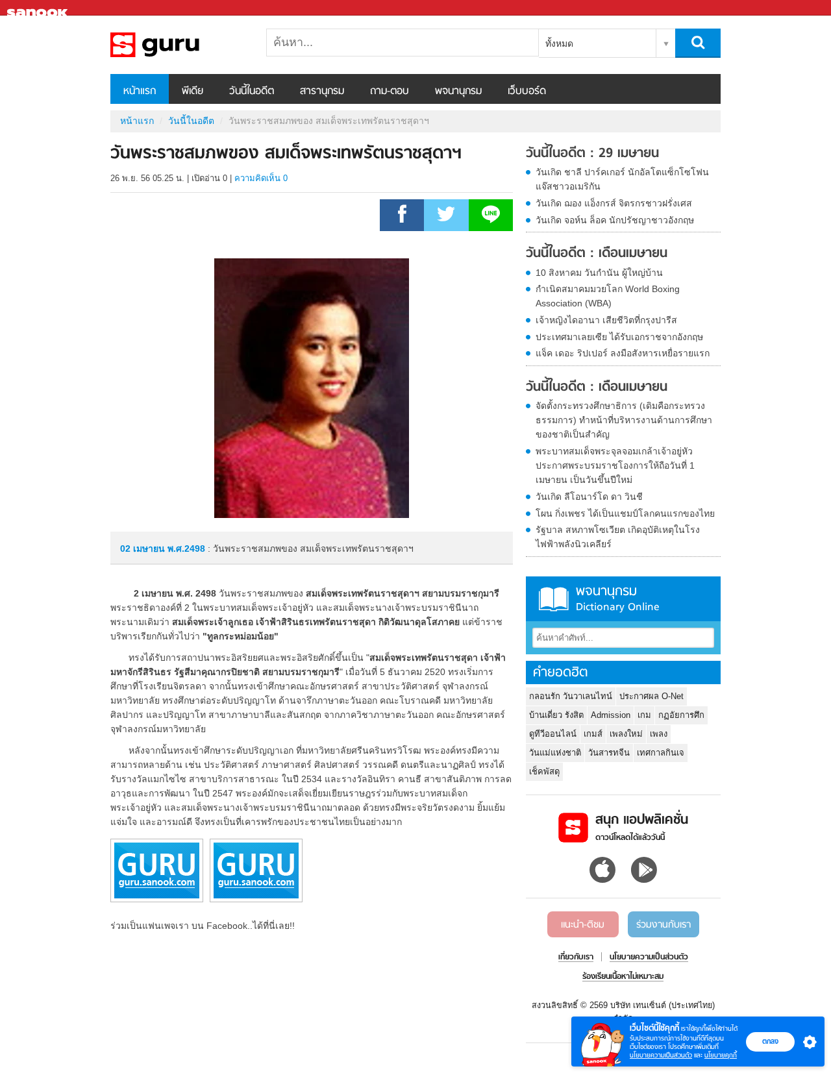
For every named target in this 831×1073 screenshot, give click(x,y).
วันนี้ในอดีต (251, 91)
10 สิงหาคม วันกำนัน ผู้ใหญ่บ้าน (599, 272)
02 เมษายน (143, 548)
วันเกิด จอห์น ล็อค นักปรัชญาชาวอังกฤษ (615, 220)
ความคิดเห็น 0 (261, 178)
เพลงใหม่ (626, 734)
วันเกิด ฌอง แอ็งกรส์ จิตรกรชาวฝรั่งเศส (614, 203)
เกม (644, 715)
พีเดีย (192, 91)
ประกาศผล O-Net (651, 696)
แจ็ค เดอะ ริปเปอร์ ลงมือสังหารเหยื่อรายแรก (623, 353)
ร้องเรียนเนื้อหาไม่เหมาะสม (623, 976)
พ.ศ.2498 (186, 548)
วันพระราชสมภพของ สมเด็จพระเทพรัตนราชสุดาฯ (178, 44)
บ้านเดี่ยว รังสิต (556, 715)
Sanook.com (38, 8)
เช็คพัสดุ (544, 771)
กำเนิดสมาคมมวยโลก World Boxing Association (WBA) (608, 296)
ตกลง (770, 1041)
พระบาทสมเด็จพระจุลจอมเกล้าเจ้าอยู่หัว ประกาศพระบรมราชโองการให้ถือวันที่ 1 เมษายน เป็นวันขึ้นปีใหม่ (615, 465)
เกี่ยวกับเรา (575, 957)
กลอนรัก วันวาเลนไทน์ (570, 696)
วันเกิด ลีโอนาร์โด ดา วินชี (589, 496)
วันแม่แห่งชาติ (555, 753)
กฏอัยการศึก (681, 715)
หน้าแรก (139, 91)
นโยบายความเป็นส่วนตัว (661, 1055)
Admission (610, 715)
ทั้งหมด (559, 43)
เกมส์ (593, 734)
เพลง (658, 734)
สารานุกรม (322, 91)
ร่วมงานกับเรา (663, 925)
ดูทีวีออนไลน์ (553, 734)
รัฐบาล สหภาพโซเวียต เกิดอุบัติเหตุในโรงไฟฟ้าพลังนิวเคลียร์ (618, 536)
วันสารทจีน (609, 753)
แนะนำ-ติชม (582, 925)
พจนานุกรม (458, 91)
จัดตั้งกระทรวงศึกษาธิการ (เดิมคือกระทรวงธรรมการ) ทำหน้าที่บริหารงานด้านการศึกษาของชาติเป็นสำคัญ (624, 420)
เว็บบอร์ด (527, 91)
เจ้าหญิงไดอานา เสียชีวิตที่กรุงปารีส (606, 320)
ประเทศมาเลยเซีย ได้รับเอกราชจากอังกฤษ (619, 337)
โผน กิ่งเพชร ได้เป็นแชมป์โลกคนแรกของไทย (625, 513)
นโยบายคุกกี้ (720, 1055)
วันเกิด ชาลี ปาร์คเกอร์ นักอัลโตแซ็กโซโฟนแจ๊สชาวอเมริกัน (622, 179)
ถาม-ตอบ (389, 91)
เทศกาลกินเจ (660, 753)
